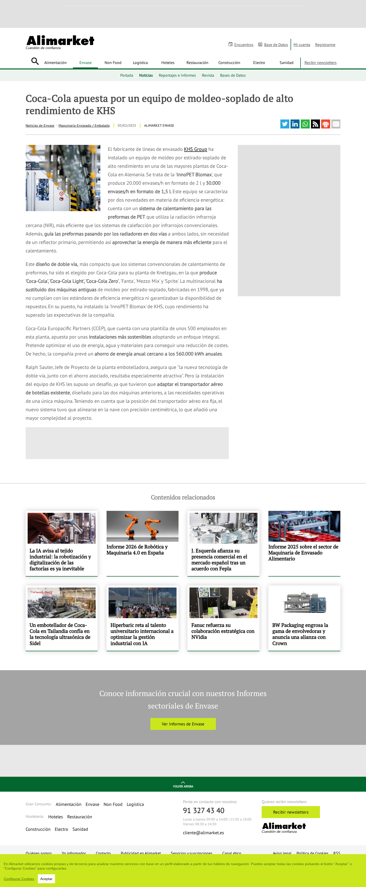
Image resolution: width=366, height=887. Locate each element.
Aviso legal (282, 853)
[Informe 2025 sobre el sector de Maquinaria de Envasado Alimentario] (304, 543)
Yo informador (74, 853)
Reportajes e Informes (177, 75)
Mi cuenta (302, 44)
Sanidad (287, 62)
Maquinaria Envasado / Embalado (84, 125)
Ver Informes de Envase (183, 724)
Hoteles (168, 62)
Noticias (146, 75)
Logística (140, 62)
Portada (126, 75)
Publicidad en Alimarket (141, 853)
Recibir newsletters (321, 62)
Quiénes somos (39, 853)
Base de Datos (276, 44)
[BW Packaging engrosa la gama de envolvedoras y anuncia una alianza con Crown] (304, 618)
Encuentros (243, 44)
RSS (336, 853)
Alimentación (55, 62)
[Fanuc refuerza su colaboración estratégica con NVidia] (223, 618)
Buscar (35, 61)
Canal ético (231, 853)
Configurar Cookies (19, 879)
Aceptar (46, 879)
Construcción (229, 62)
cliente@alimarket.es (203, 832)
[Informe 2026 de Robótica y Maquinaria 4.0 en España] (143, 543)
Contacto (103, 853)
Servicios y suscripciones (191, 853)
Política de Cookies (312, 853)
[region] (183, 870)
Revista (208, 75)
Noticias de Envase (40, 125)
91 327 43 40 (203, 810)
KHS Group (195, 149)
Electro (259, 62)
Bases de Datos (233, 75)
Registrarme (325, 44)
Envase (85, 62)
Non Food (113, 62)
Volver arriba (183, 786)
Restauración (197, 62)
